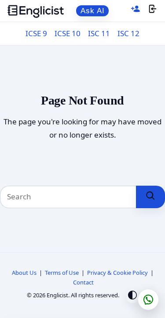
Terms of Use (62, 273)
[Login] (153, 11)
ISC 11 (99, 33)
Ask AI (93, 11)
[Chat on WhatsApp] (148, 299)
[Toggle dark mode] (132, 296)
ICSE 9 (36, 33)
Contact (83, 282)
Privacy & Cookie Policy (117, 273)
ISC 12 (128, 33)
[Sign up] (135, 11)
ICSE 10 (68, 33)
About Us (24, 273)
